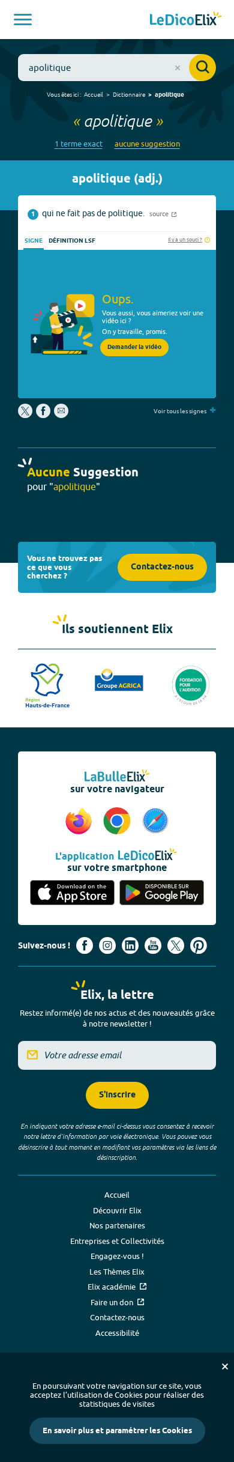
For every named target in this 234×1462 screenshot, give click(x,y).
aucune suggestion (147, 143)
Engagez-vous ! (117, 1256)
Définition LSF (72, 241)
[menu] (23, 19)
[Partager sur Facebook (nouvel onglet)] (43, 415)
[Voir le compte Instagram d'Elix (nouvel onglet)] (107, 945)
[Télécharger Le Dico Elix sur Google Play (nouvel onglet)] (161, 893)
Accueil (93, 94)
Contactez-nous (162, 567)
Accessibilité (117, 1333)
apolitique (169, 95)
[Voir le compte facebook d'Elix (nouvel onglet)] (84, 945)
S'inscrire (117, 1095)
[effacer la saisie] (177, 67)
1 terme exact (79, 143)
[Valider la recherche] (202, 67)
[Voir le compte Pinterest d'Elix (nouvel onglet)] (198, 945)
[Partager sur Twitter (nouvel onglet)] (26, 415)
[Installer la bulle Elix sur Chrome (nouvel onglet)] (119, 821)
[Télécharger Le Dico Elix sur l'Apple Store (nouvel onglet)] (72, 893)
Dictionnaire (129, 94)
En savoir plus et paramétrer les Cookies (117, 1430)
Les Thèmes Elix (117, 1271)
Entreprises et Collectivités (117, 1241)
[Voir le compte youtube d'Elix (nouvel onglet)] (153, 945)
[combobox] (117, 67)
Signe (34, 241)
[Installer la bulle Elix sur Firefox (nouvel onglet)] (80, 821)
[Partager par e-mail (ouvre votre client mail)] (61, 415)
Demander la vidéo (134, 347)
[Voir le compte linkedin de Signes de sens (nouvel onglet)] (130, 945)
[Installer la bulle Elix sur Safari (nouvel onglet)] (155, 821)
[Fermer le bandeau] (225, 1366)
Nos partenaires (117, 1225)
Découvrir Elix (117, 1210)
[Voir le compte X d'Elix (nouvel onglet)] (175, 945)
